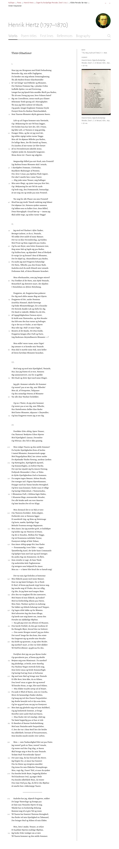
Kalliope (11, 3)
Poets (19, 3)
